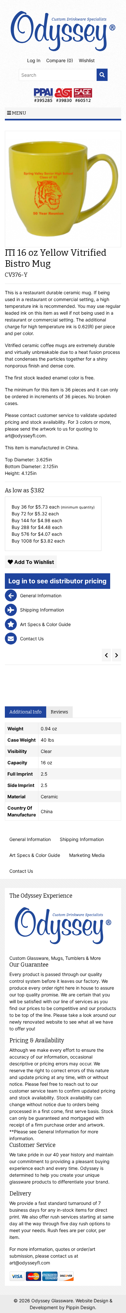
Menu (18, 113)
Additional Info (25, 712)
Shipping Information (82, 839)
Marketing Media (87, 855)
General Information (30, 839)
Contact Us (21, 871)
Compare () (59, 60)
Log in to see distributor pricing (57, 581)
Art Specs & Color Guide (34, 855)
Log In (33, 60)
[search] (102, 75)
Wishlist (87, 60)
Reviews (59, 712)
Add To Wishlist (33, 562)
